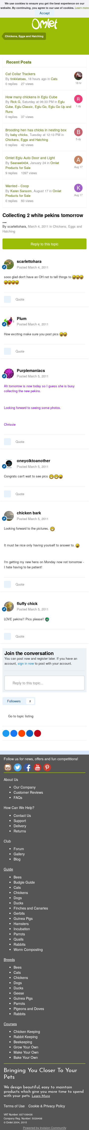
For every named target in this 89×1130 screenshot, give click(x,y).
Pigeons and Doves (29, 1008)
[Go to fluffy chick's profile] (9, 606)
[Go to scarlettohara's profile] (9, 264)
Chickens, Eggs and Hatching (26, 139)
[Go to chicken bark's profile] (9, 516)
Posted (32, 267)
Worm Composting (28, 949)
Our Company (25, 787)
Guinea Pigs (23, 918)
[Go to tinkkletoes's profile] (78, 76)
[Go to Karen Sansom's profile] (78, 188)
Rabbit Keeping (26, 1036)
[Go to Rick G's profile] (78, 99)
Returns (20, 830)
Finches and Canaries (31, 908)
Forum (19, 848)
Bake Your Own (26, 1057)
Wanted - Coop (17, 185)
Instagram (8, 767)
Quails (18, 939)
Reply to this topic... (27, 682)
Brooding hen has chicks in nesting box (36, 129)
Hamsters (21, 923)
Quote (20, 299)
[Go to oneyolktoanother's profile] (9, 464)
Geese (19, 993)
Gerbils (19, 913)
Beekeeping (23, 1041)
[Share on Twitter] (5, 733)
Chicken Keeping (27, 1031)
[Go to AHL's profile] (78, 160)
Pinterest (47, 767)
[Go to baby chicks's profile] (78, 132)
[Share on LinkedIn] (29, 733)
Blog (17, 859)
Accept (45, 13)
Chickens (21, 892)
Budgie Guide (24, 882)
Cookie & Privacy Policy (46, 1105)
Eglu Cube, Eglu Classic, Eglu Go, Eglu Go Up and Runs (38, 106)
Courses (10, 1023)
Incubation (22, 928)
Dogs (18, 897)
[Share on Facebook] (13, 733)
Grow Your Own (26, 1047)
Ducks (18, 902)
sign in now (26, 663)
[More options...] (80, 264)
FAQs (18, 797)
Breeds (9, 959)
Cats (54, 78)
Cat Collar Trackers (20, 73)
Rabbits (19, 944)
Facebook (27, 767)
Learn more (82, 8)
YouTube (37, 767)
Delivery (20, 825)
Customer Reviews (28, 792)
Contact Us (22, 815)
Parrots (19, 933)
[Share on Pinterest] (37, 733)
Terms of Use (14, 1105)
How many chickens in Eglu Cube (31, 96)
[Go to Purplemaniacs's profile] (9, 373)
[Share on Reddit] (21, 733)
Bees (18, 877)
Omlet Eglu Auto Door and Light (30, 157)
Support (20, 820)
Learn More (41, 1096)
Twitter (18, 767)
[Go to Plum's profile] (9, 321)
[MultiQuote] (7, 299)
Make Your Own (26, 1052)
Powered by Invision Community (44, 1128)
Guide (8, 869)
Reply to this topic (44, 243)
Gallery (19, 853)
